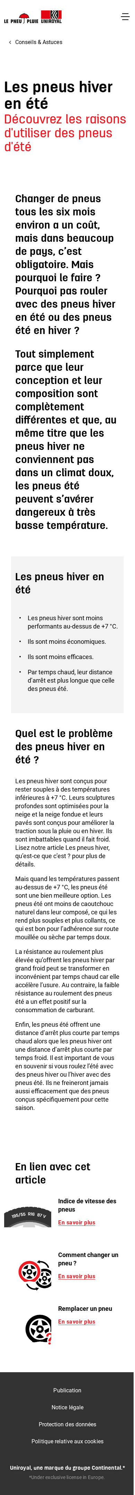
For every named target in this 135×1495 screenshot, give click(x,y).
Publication (67, 1390)
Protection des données (68, 1424)
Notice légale (67, 1407)
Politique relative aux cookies (68, 1441)
